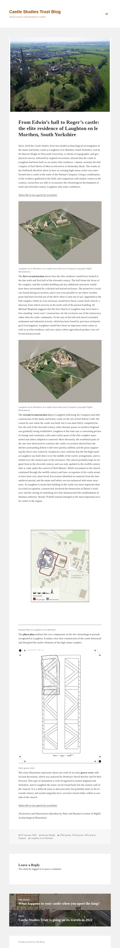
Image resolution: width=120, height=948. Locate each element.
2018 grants (65, 835)
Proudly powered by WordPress (31, 942)
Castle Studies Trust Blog (35, 11)
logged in (37, 869)
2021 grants (90, 835)
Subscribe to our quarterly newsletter (37, 195)
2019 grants (77, 835)
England (22, 838)
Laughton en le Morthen (42, 838)
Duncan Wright (48, 835)
